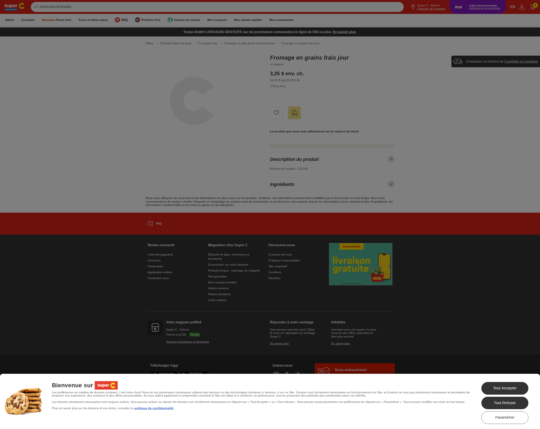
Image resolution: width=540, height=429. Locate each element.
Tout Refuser (505, 403)
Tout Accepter (505, 388)
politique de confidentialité (153, 408)
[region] (270, 401)
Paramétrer (505, 417)
